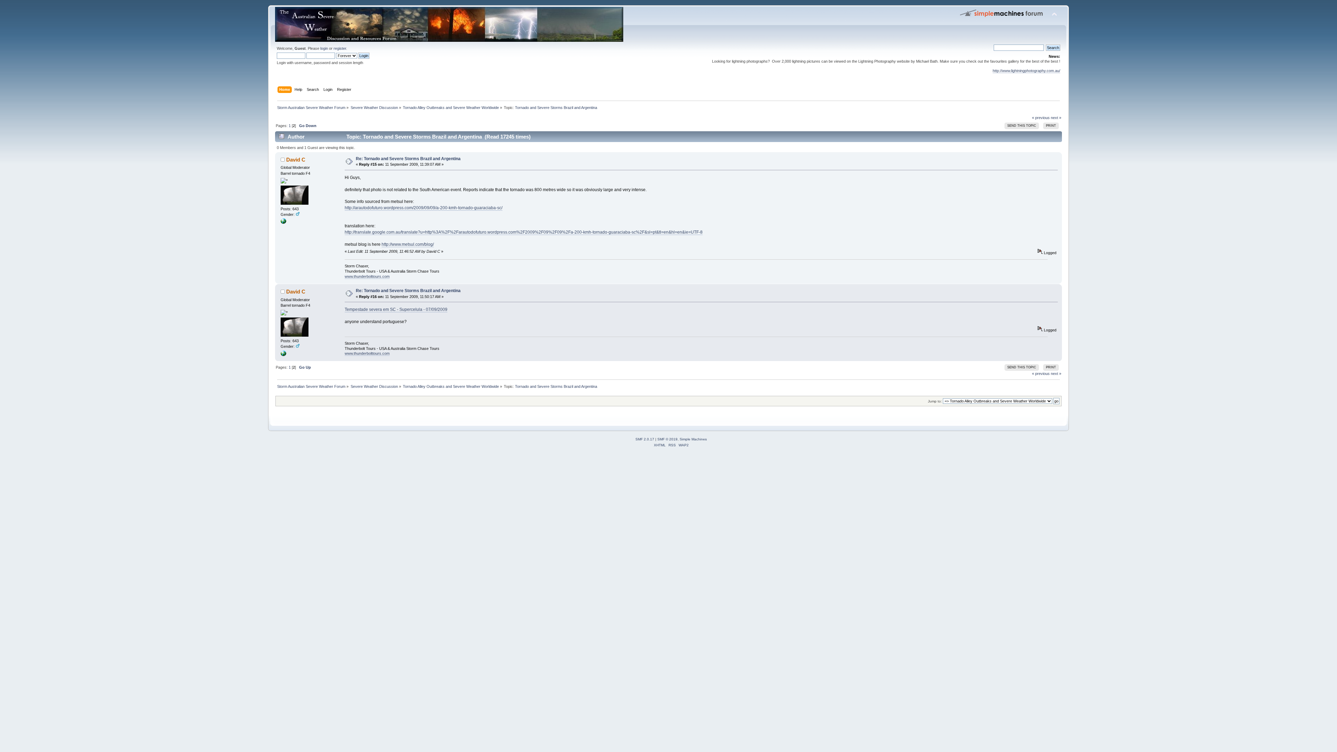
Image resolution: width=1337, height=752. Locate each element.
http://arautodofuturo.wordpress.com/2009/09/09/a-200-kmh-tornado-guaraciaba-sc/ (423, 207)
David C (295, 160)
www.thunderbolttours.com (367, 276)
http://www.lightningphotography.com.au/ (1026, 71)
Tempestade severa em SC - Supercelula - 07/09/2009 (396, 309)
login (324, 48)
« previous (1041, 118)
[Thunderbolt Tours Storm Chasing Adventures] (283, 222)
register (340, 48)
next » (1056, 118)
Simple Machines (693, 439)
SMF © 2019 (667, 439)
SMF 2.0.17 (644, 439)
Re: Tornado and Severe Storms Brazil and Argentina (408, 158)
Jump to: (935, 401)
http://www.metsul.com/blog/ (408, 244)
